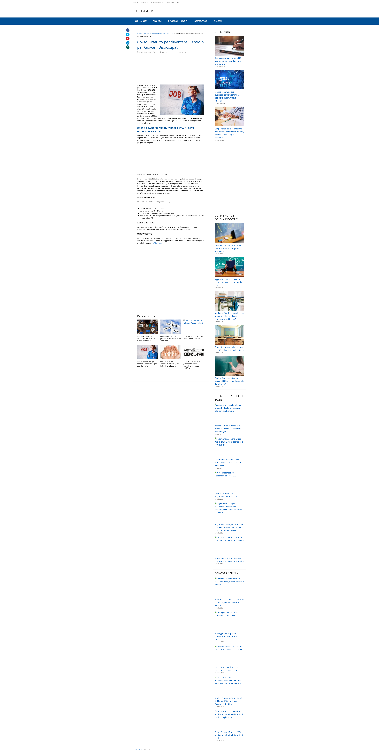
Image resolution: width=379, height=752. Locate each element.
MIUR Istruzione (145, 11)
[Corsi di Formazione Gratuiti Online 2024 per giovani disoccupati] (147, 327)
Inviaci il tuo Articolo (173, 2)
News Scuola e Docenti (178, 21)
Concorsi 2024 (141, 21)
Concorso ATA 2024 (200, 21)
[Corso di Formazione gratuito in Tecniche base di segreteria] (170, 327)
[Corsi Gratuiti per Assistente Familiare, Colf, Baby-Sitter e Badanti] (170, 352)
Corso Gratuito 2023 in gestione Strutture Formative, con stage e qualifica (191, 364)
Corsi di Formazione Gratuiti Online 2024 (158, 34)
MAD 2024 (218, 21)
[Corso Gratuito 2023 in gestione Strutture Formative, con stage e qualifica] (193, 352)
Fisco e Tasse (158, 21)
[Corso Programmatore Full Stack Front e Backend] (193, 327)
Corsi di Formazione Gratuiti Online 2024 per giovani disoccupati (146, 338)
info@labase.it (156, 243)
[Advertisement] (170, 69)
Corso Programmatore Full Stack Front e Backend (193, 337)
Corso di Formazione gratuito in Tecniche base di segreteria (170, 338)
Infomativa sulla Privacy (157, 2)
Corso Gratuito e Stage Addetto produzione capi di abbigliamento (147, 363)
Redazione (144, 2)
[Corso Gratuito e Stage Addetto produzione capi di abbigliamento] (147, 352)
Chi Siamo (135, 2)
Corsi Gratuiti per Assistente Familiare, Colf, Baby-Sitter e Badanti (169, 363)
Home (139, 34)
